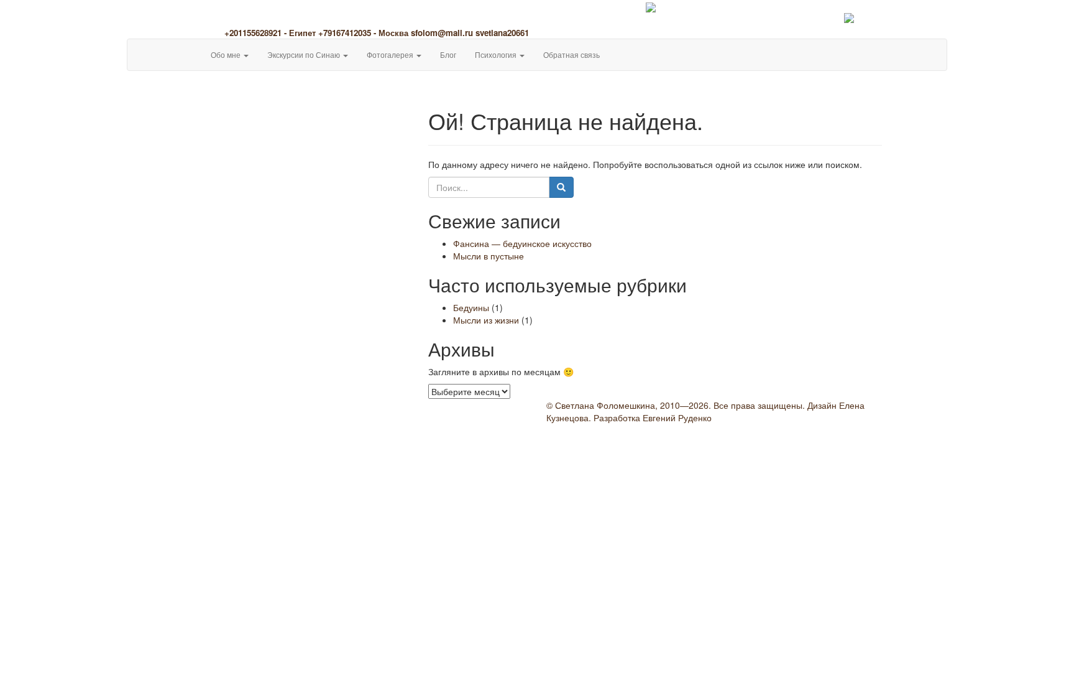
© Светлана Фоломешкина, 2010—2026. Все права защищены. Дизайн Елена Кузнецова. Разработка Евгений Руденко (705, 411)
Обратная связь (571, 54)
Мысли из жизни (486, 320)
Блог (448, 54)
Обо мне (226, 54)
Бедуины (471, 307)
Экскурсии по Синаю (304, 54)
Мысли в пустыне (488, 256)
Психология (496, 54)
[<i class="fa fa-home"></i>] (192, 48)
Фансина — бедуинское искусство (522, 243)
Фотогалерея (391, 54)
